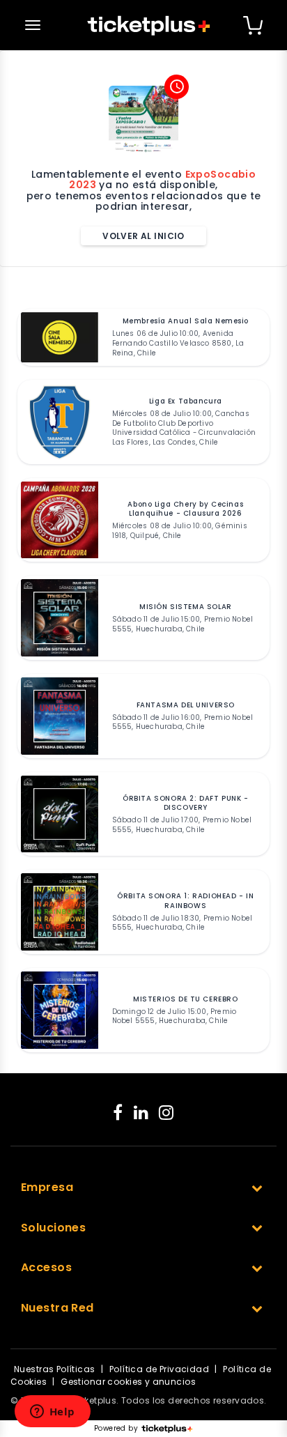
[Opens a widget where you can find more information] (52, 1412)
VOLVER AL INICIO (143, 236)
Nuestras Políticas (54, 1369)
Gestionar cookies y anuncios (128, 1382)
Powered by (116, 1429)
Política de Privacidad (159, 1369)
